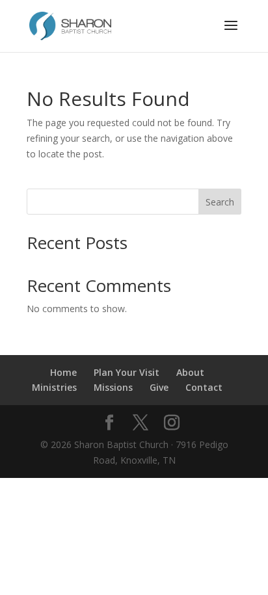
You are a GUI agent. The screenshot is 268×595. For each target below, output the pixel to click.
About (190, 372)
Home (63, 372)
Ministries (54, 387)
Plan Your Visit (126, 372)
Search (220, 202)
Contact (203, 387)
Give (159, 387)
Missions (113, 387)
